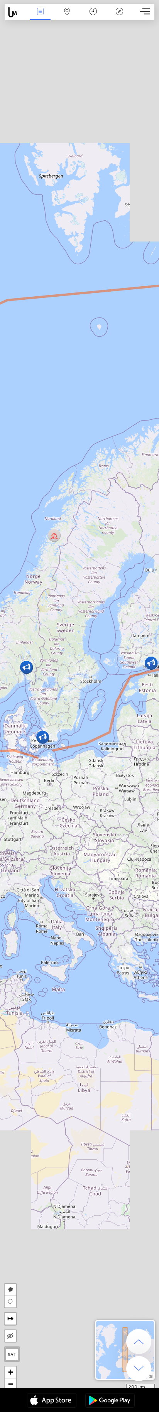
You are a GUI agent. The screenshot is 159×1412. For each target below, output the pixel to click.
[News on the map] (16, 12)
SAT (12, 1354)
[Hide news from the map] (10, 1336)
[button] (54, 535)
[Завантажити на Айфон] (51, 1401)
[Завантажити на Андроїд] (110, 1401)
